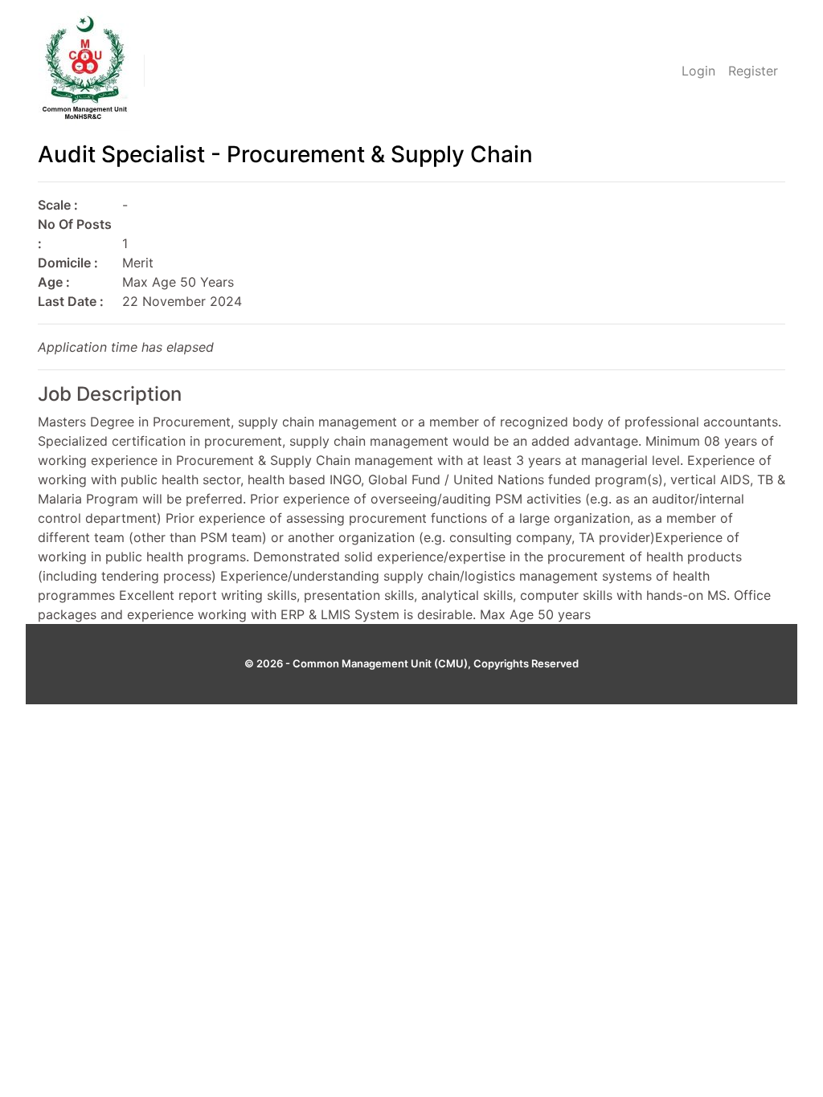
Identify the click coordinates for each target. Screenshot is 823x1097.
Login (698, 71)
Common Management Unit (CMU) (380, 663)
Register (753, 71)
